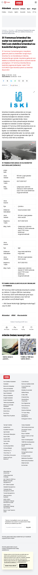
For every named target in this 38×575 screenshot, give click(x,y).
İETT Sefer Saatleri (9, 484)
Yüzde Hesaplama (9, 493)
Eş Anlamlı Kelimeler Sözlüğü (27, 449)
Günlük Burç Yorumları (25, 400)
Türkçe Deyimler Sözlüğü (8, 476)
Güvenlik (22, 12)
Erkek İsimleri (25, 463)
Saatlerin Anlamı (8, 429)
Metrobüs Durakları (27, 458)
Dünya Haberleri (8, 395)
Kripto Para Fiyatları (9, 415)
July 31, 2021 (6, 306)
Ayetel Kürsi (7, 427)
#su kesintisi (22, 315)
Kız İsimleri (25, 465)
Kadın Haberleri (8, 400)
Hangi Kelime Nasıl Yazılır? (27, 452)
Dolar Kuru (7, 411)
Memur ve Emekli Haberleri (8, 405)
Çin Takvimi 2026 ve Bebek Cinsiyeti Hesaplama (9, 480)
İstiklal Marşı (25, 392)
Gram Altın (7, 436)
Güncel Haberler (8, 388)
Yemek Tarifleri (8, 425)
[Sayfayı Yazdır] (23, 80)
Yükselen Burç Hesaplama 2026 (9, 490)
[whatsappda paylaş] (15, 80)
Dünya (22, 9)
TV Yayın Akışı (26, 412)
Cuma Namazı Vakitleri (26, 387)
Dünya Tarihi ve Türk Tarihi (27, 436)
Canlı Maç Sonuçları (10, 455)
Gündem (6, 8)
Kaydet (28, 527)
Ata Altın (6, 443)
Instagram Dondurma (25, 415)
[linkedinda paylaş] (11, 80)
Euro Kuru (6, 413)
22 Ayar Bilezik (8, 448)
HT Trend (35, 12)
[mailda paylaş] (19, 80)
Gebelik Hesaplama (9, 487)
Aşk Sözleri (7, 432)
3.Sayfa (10, 12)
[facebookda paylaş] (3, 80)
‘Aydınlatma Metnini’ (10, 562)
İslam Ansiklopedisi (27, 439)
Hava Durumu (26, 405)
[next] (35, 350)
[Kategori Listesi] (35, 2)
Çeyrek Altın (7, 439)
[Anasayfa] (7, 377)
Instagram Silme (27, 419)
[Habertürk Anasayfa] (19, 3)
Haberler (4, 30)
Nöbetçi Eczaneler (27, 390)
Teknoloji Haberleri (9, 402)
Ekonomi (15, 9)
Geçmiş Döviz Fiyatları (8, 496)
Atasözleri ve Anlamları (7, 472)
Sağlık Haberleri (8, 398)
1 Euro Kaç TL (7, 453)
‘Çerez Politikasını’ (23, 560)
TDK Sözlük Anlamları (28, 427)
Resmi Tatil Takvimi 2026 (9, 511)
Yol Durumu (25, 408)
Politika (4, 12)
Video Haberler (26, 425)
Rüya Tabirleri (26, 433)
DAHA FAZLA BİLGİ (10, 566)
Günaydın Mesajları (9, 434)
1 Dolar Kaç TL (7, 450)
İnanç (29, 12)
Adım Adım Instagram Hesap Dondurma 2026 (9, 501)
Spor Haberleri (8, 393)
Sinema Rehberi (26, 410)
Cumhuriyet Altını (9, 446)
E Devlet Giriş (25, 397)
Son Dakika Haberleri (10, 381)
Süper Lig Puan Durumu (8, 458)
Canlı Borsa (25, 381)
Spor (28, 9)
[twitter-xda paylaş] (7, 80)
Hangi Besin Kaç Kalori (26, 445)
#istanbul (5, 315)
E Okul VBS (25, 395)
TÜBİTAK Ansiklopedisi (28, 442)
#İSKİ (13, 315)
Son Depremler (26, 403)
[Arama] (2, 2)
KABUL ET (23, 566)
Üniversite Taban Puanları (26, 430)
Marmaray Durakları (27, 460)
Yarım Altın (7, 441)
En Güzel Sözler (26, 456)
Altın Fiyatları (7, 409)
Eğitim (16, 12)
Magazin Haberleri (9, 391)
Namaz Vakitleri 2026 (28, 384)
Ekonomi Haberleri (9, 386)
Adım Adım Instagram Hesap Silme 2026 (9, 506)
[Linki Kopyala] (26, 80)
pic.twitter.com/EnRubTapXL (13, 299)
